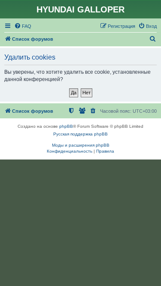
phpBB (66, 126)
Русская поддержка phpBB (80, 134)
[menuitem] (22, 26)
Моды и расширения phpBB (80, 145)
